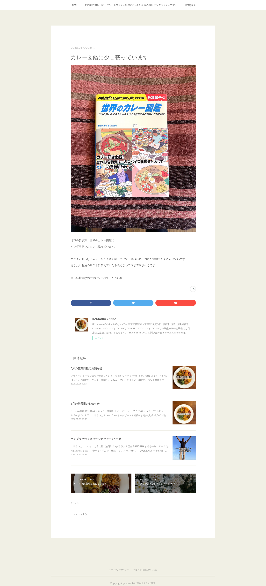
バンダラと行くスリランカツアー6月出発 (96, 439)
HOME (74, 4)
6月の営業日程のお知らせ (86, 368)
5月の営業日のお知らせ (85, 403)
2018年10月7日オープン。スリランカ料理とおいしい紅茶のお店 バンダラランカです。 (131, 4)
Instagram (190, 4)
